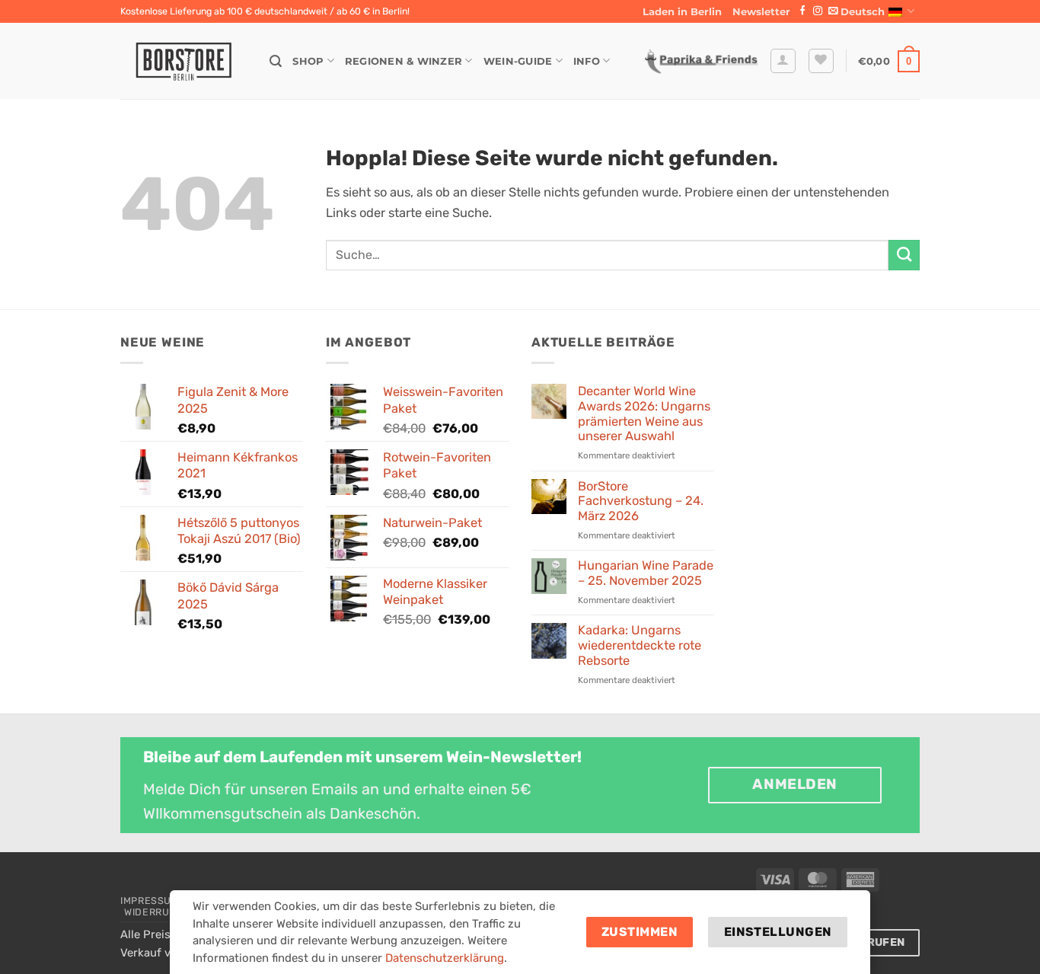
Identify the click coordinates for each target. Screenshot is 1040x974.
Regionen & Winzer (403, 61)
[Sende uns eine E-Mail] (832, 11)
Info (586, 61)
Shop (308, 61)
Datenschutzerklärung (444, 958)
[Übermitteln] (904, 255)
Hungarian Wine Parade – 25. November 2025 (645, 573)
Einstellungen (778, 932)
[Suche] (276, 61)
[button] (761, 11)
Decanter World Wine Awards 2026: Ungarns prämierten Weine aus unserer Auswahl (644, 413)
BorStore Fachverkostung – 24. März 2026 (640, 501)
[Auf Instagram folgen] (817, 11)
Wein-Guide (518, 61)
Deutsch (863, 11)
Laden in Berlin (682, 11)
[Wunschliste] (821, 61)
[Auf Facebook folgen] (802, 11)
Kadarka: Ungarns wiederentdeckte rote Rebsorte (639, 645)
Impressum (150, 900)
